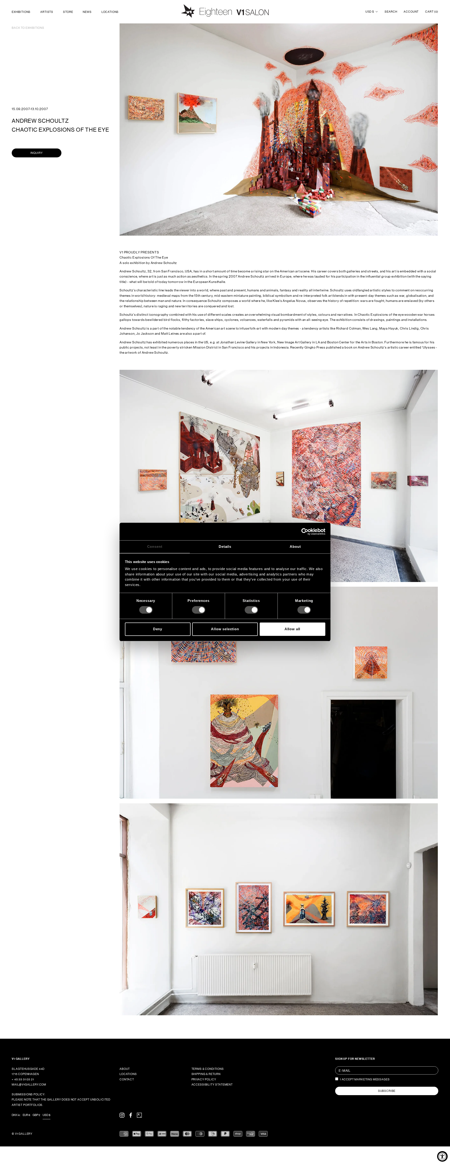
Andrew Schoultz (40, 121)
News (87, 12)
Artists (46, 12)
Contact (127, 1079)
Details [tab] (225, 547)
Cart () (431, 11)
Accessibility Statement (212, 1084)
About (125, 1069)
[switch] (198, 610)
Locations (110, 12)
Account (411, 11)
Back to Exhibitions (28, 28)
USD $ (369, 11)
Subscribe (387, 1091)
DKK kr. (16, 1115)
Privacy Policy (203, 1079)
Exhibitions (21, 12)
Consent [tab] (154, 547)
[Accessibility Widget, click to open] (442, 1156)
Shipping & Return (206, 1074)
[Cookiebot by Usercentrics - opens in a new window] (304, 531)
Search (391, 11)
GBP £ (36, 1115)
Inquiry (36, 153)
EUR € (26, 1115)
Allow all (292, 629)
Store (68, 12)
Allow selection (225, 629)
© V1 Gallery (22, 1133)
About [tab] (295, 547)
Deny (157, 629)
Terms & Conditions (207, 1069)
